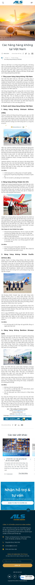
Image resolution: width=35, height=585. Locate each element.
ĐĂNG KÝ (17, 565)
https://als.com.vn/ (20, 414)
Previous (4, 459)
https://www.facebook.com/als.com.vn (20, 415)
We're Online (28, 578)
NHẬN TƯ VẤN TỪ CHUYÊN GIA (17, 503)
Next (30, 459)
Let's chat (28, 576)
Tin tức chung (14, 57)
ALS (17, 2)
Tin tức (7, 57)
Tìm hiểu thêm (23, 473)
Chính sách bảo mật (11, 549)
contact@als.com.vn (19, 410)
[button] (27, 577)
